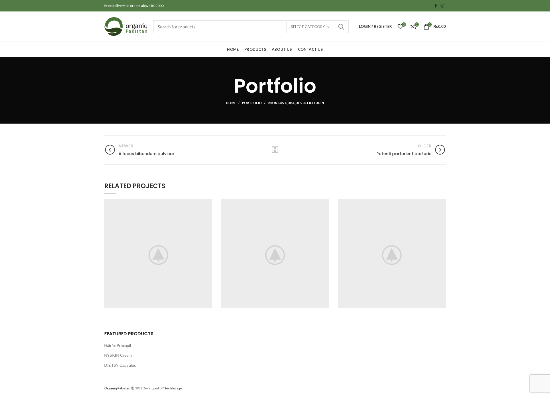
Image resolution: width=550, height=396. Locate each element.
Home (231, 103)
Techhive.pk (173, 388)
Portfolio (252, 103)
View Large (208, 203)
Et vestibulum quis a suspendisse (392, 253)
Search (341, 26)
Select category (308, 26)
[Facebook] (436, 5)
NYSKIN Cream (118, 355)
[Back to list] (275, 149)
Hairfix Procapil (117, 345)
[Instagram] (442, 5)
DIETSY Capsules (120, 365)
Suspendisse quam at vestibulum (158, 253)
